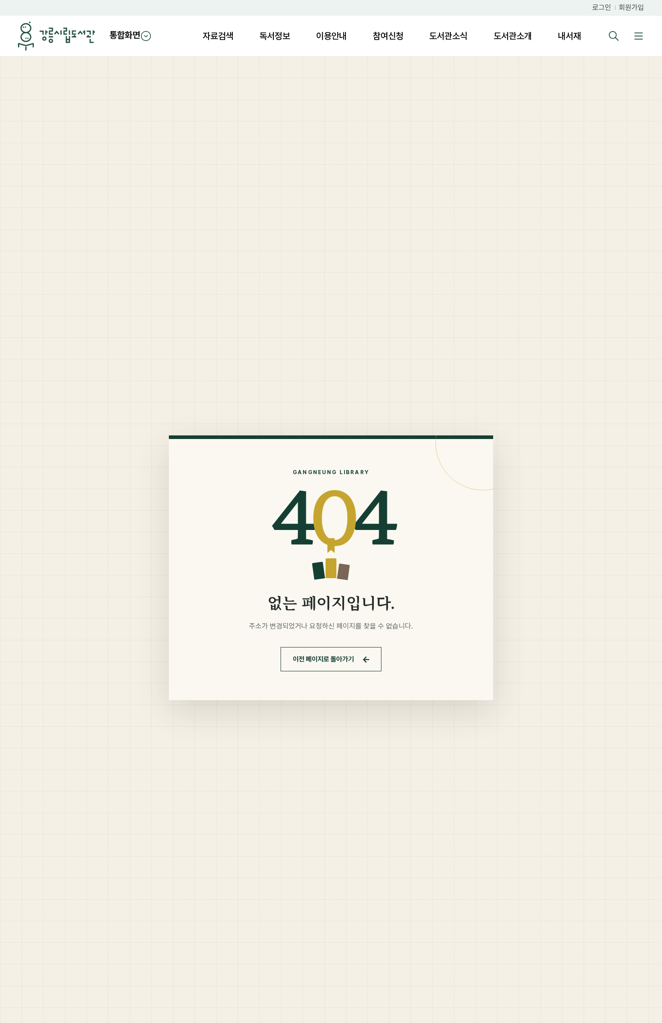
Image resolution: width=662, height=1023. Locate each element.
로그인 (601, 7)
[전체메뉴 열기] (638, 36)
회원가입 (631, 7)
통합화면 (124, 35)
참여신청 (388, 36)
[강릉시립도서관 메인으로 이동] (56, 36)
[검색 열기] (613, 36)
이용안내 (331, 36)
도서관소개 (513, 36)
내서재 (569, 36)
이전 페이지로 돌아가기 (331, 659)
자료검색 (218, 36)
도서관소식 (448, 36)
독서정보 (274, 36)
